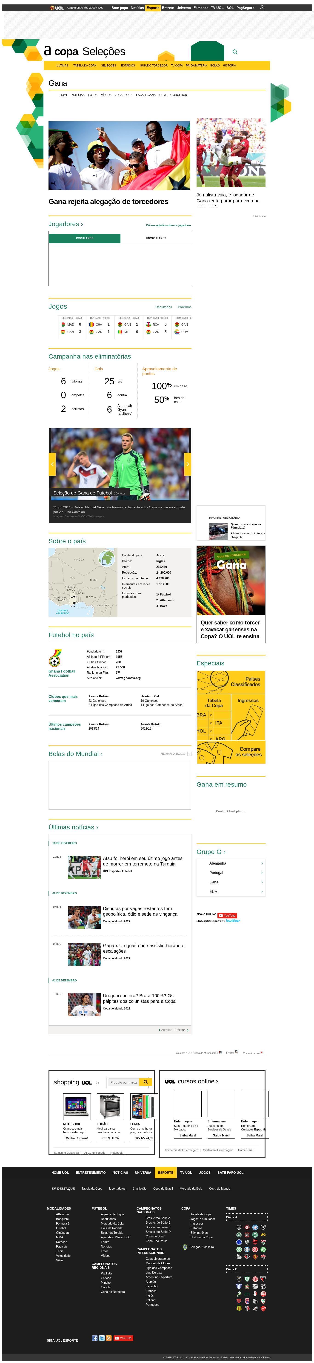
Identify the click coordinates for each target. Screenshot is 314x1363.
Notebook (116, 1152)
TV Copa (177, 65)
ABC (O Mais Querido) (239, 1279)
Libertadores (117, 1188)
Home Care (245, 1150)
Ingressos (197, 1223)
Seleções (103, 51)
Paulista (106, 1273)
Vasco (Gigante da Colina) (255, 1308)
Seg (64, 318)
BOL (230, 8)
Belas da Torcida (112, 1232)
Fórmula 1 (62, 1223)
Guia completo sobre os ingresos (248, 717)
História (229, 65)
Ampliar (176, 434)
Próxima (180, 1030)
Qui (92, 318)
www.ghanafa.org (128, 678)
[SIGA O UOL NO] (227, 917)
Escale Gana (146, 95)
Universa (184, 8)
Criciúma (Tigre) (263, 1234)
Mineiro (106, 1282)
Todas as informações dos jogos (214, 717)
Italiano (150, 1300)
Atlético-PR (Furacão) (247, 1227)
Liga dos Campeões (159, 1268)
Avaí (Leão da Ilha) (239, 1286)
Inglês (150, 1295)
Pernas (173, 785)
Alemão (151, 1281)
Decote (102, 785)
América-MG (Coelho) (247, 1279)
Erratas (230, 1053)
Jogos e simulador (203, 1219)
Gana (58, 82)
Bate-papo (119, 8)
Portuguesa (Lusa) (263, 1301)
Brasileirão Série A (158, 1218)
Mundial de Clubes (158, 1263)
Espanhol (152, 1286)
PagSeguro (245, 8)
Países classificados (231, 682)
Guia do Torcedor (154, 65)
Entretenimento (91, 1172)
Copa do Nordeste (113, 1292)
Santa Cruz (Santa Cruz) (247, 1308)
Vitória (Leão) (263, 1256)
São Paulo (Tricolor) (247, 1256)
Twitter (102, 1338)
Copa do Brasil (163, 1188)
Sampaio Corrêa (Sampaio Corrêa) (239, 1308)
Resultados (164, 307)
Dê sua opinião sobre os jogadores (168, 225)
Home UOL (60, 1172)
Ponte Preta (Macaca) (255, 1301)
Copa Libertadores (158, 1258)
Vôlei (59, 1260)
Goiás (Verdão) (239, 1249)
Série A (232, 1217)
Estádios (128, 65)
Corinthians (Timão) (247, 1234)
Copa (66, 51)
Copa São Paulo (156, 1241)
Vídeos (106, 95)
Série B (232, 1269)
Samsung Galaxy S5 (67, 1152)
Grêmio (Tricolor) (247, 1249)
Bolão (215, 65)
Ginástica (62, 1232)
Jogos (205, 1172)
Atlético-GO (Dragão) (263, 1279)
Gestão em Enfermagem (218, 1150)
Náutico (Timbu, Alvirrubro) (263, 1293)
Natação (61, 1242)
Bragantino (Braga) (255, 1286)
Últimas (62, 65)
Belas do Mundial (74, 753)
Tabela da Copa (84, 65)
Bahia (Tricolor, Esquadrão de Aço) (255, 1227)
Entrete (168, 8)
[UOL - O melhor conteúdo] (55, 9)
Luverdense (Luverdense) (239, 1293)
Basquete (62, 1219)
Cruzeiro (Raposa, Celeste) (239, 1242)
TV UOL (217, 8)
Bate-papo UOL (230, 1172)
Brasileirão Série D (158, 1232)
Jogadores (123, 95)
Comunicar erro (251, 1053)
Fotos (92, 95)
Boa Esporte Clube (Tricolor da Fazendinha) (247, 1286)
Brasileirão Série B (158, 1222)
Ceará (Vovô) (263, 1286)
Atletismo (62, 1214)
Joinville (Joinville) (255, 1293)
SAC (100, 7)
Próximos (184, 307)
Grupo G (209, 851)
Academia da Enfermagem (181, 1150)
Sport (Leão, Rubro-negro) (255, 1256)
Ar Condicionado (95, 1152)
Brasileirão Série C (158, 1227)
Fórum (105, 1242)
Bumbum (137, 785)
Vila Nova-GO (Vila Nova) (263, 1308)
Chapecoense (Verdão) (239, 1234)
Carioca (106, 1278)
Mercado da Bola (191, 1188)
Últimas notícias (71, 827)
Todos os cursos (250, 1079)
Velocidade (63, 1255)
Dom (178, 318)
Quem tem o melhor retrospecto (215, 658)
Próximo (187, 263)
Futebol (61, 1228)
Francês (151, 1291)
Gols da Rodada (111, 1228)
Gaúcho (106, 1287)
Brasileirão (139, 1188)
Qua (149, 318)
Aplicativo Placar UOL (115, 1237)
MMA (59, 1237)
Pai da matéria (196, 65)
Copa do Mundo (219, 1188)
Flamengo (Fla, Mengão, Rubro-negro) (255, 1242)
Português (152, 1304)
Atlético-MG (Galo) (239, 1227)
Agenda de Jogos (112, 1214)
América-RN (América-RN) (255, 1279)
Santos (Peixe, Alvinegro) (239, 1256)
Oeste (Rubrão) (239, 1301)
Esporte (153, 8)
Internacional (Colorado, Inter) (255, 1249)
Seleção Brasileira (202, 1247)
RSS (109, 1338)
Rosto (67, 785)
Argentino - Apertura (159, 1277)
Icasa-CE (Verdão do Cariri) (247, 1293)
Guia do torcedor (173, 95)
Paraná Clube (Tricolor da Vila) (247, 1301)
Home (64, 95)
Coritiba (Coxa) (255, 1234)
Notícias (137, 8)
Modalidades (59, 1208)
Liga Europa (154, 1272)
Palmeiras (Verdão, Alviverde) (263, 1249)
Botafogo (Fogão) (263, 1227)
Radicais (62, 1246)
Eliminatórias (199, 1232)
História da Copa (202, 1237)
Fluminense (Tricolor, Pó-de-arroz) (263, 1242)
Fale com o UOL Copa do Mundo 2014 (196, 1053)
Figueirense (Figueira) (247, 1242)
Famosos (201, 8)
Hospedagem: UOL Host (257, 1357)
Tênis (59, 1251)
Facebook (95, 1338)
